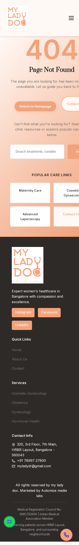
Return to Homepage (35, 106)
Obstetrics (20, 403)
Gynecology (21, 412)
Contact (18, 368)
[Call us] (66, 535)
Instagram (23, 312)
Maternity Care (30, 190)
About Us (19, 359)
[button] (71, 18)
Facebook (49, 312)
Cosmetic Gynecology (29, 393)
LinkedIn (22, 325)
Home (16, 350)
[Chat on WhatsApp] (9, 521)
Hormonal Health (26, 421)
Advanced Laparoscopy (30, 216)
